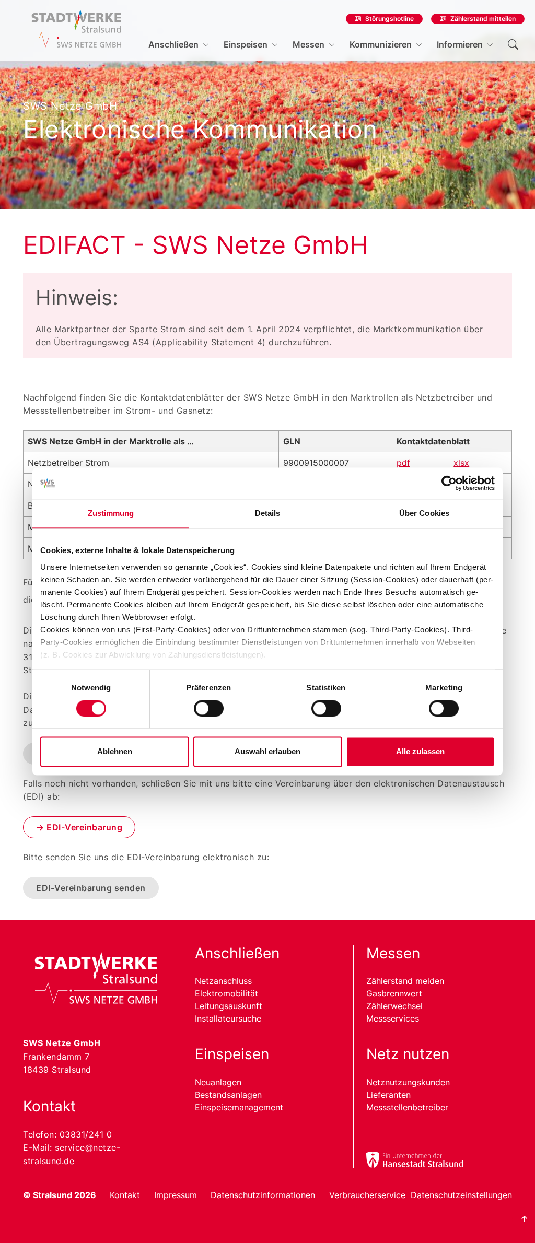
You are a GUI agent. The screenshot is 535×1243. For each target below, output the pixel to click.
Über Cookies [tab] (424, 513)
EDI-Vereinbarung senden (91, 888)
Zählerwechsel (394, 1006)
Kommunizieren (381, 44)
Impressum (175, 1195)
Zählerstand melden (405, 981)
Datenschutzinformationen (263, 1195)
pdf (403, 463)
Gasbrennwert (394, 993)
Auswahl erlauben (267, 751)
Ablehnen (114, 751)
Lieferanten (388, 1094)
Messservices (392, 1018)
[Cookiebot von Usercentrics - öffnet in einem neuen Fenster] (449, 483)
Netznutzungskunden (408, 1082)
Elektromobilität (226, 993)
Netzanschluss (223, 981)
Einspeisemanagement (239, 1107)
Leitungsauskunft (228, 1006)
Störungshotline (389, 18)
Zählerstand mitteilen (483, 18)
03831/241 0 (86, 1134)
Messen (308, 44)
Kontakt (125, 1195)
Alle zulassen (420, 751)
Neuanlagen (218, 1082)
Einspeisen (246, 44)
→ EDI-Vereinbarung (79, 827)
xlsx (461, 463)
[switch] (209, 708)
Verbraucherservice (367, 1195)
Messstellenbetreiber (407, 1107)
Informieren (460, 44)
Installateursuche (228, 1018)
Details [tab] (268, 513)
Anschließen (173, 44)
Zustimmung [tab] (111, 513)
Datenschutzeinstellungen (461, 1195)
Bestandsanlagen (228, 1094)
